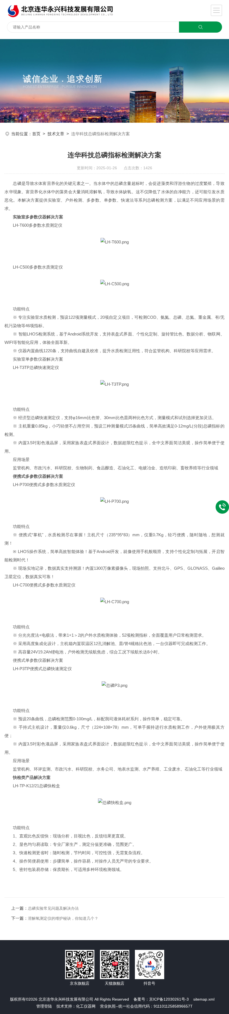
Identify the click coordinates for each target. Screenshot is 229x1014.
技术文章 (55, 133)
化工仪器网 (86, 1006)
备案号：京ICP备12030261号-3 (161, 999)
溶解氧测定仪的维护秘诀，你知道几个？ (63, 918)
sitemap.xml (203, 999)
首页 (36, 133)
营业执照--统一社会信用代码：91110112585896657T (146, 1006)
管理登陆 (44, 1006)
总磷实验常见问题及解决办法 (53, 908)
